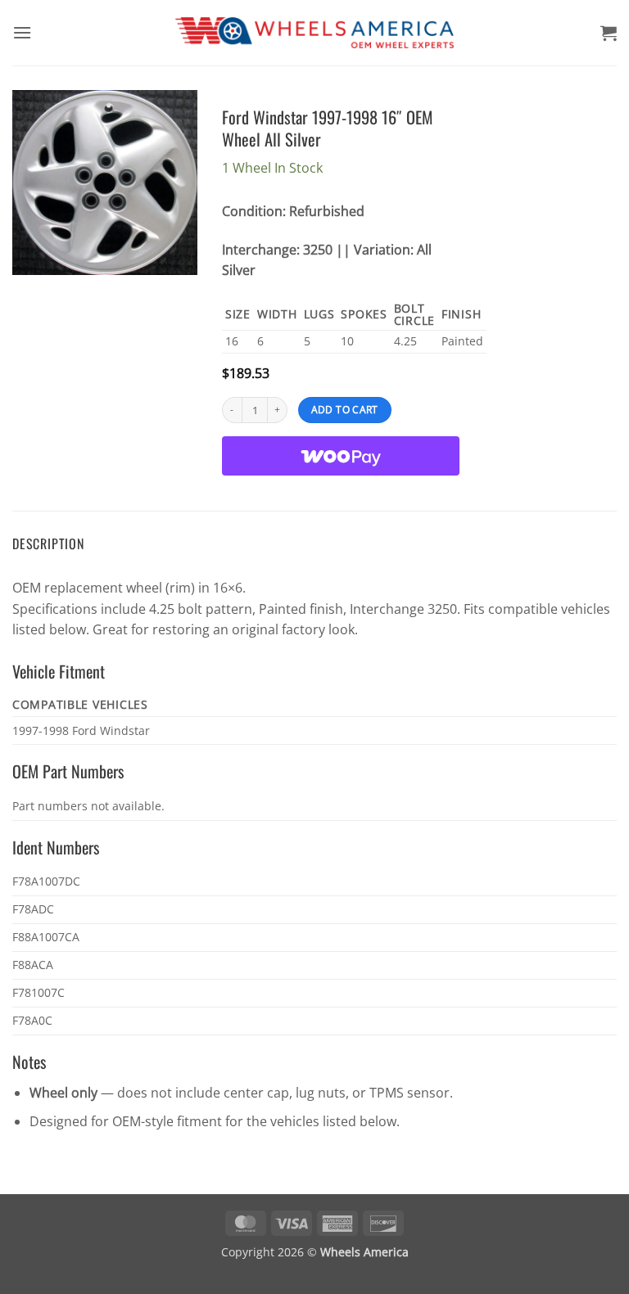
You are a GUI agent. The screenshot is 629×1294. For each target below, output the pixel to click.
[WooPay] (340, 456)
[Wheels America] (315, 33)
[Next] (173, 182)
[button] (22, 32)
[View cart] (608, 33)
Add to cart (344, 410)
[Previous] (37, 182)
